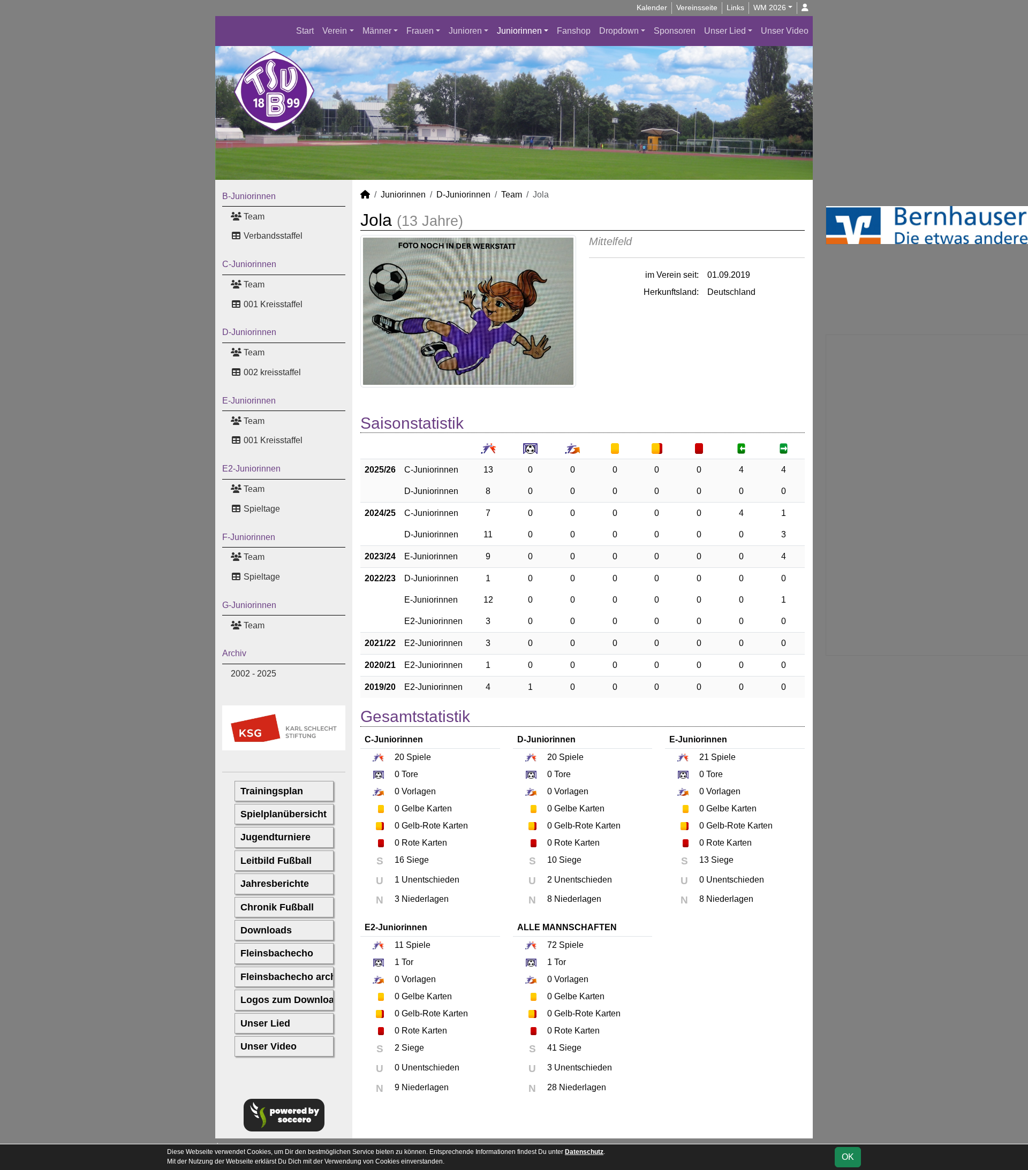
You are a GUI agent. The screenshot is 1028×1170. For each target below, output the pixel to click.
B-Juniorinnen (249, 196)
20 (399, 757)
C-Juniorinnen (249, 264)
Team (252, 216)
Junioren (465, 30)
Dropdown (619, 30)
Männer (376, 30)
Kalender (652, 7)
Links (735, 7)
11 (488, 534)
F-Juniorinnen (248, 537)
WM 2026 (769, 7)
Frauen (420, 30)
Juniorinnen (519, 30)
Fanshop (574, 30)
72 (552, 944)
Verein (334, 30)
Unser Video (784, 30)
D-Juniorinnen (249, 332)
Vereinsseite (696, 7)
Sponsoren (675, 30)
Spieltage (260, 508)
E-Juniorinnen (249, 400)
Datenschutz (584, 1152)
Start (305, 30)
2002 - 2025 (253, 673)
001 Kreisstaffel (272, 304)
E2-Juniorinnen (251, 468)
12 (488, 599)
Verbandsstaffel (272, 235)
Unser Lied (725, 30)
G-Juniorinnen (249, 605)
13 (488, 469)
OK (848, 1156)
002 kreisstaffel (271, 372)
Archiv (234, 653)
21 (704, 757)
